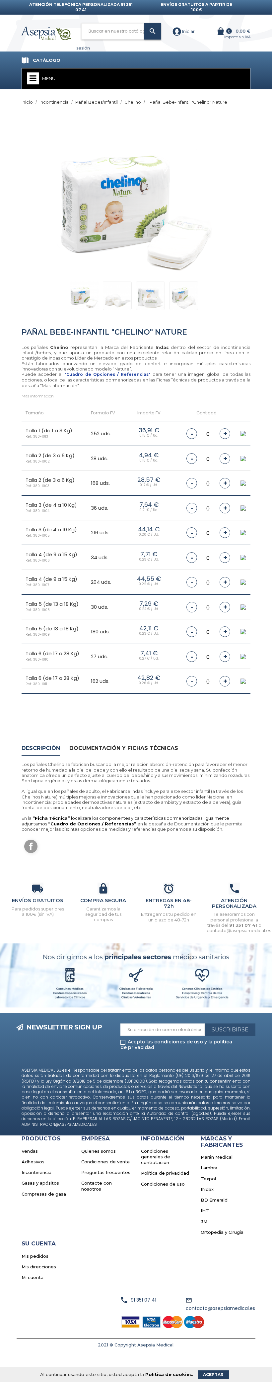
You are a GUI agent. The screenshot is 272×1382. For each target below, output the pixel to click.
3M (204, 1221)
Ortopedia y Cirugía (222, 1232)
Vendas (30, 1151)
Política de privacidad (165, 1173)
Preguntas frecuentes (105, 1172)
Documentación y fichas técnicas (123, 748)
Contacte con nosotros (96, 1185)
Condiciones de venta (105, 1161)
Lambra (209, 1167)
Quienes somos (98, 1151)
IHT (205, 1210)
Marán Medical (217, 1157)
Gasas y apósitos (40, 1183)
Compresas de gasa (44, 1194)
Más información (38, 395)
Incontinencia (36, 1172)
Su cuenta (39, 1243)
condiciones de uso (178, 1042)
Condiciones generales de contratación (155, 1156)
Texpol (208, 1178)
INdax (207, 1189)
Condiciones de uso (163, 1184)
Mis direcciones (39, 1266)
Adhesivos (33, 1161)
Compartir (30, 846)
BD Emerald (214, 1200)
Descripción (41, 748)
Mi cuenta (32, 1277)
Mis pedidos (35, 1256)
